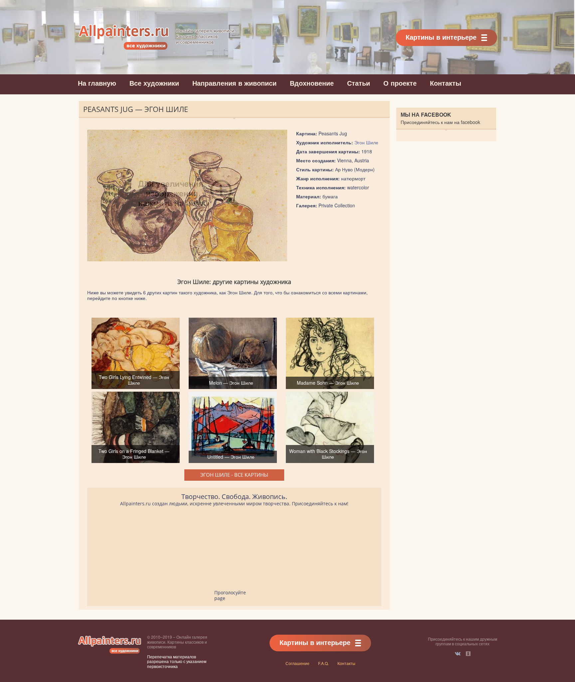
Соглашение (297, 663)
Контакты (445, 83)
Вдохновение (312, 83)
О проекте (400, 83)
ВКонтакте (458, 653)
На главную (97, 83)
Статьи (358, 83)
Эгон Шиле (366, 142)
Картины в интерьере (441, 37)
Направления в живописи (234, 83)
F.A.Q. (323, 663)
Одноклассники (468, 653)
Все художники (154, 83)
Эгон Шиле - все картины (234, 474)
